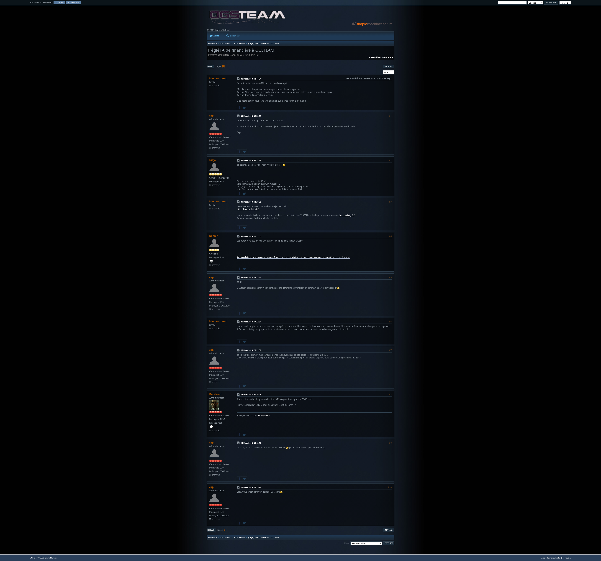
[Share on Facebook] (239, 107)
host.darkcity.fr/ (346, 215)
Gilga (212, 160)
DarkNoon (215, 394)
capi (211, 115)
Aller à (346, 543)
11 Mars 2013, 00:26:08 (251, 394)
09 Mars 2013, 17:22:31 (251, 321)
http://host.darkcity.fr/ (248, 209)
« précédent (375, 57)
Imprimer (389, 66)
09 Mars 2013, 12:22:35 (251, 236)
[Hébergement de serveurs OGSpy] (211, 426)
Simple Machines (51, 558)
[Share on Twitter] (244, 107)
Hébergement (264, 415)
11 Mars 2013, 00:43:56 (251, 443)
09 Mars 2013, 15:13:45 (251, 277)
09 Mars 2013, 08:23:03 (251, 116)
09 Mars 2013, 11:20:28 (251, 202)
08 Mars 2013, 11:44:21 (251, 78)
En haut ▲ (566, 558)
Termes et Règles (553, 558)
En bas (210, 66)
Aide (543, 558)
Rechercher (234, 35)
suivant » (388, 57)
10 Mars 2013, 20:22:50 (251, 350)
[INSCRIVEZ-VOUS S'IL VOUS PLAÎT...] (211, 261)
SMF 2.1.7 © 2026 (37, 558)
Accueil (216, 35)
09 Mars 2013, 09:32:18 (251, 160)
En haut (211, 530)
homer (213, 236)
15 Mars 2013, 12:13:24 (251, 487)
